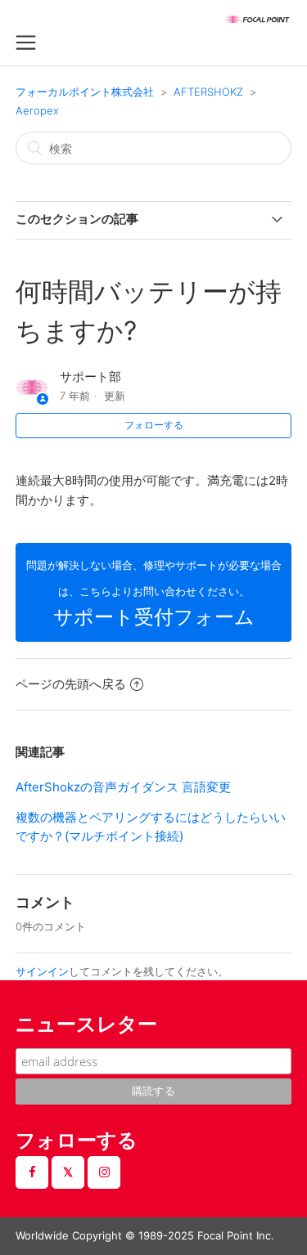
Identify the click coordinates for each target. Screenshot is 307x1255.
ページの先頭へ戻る (71, 684)
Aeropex (37, 110)
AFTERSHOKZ (208, 91)
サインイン (42, 971)
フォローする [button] (153, 425)
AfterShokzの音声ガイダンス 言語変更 (123, 787)
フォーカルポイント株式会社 (85, 91)
